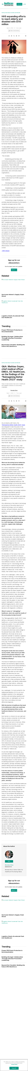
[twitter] (14, 36)
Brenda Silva (14, 390)
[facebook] (9, 36)
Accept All (14, 1068)
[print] (25, 36)
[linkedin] (11, 36)
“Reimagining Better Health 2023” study (13, 425)
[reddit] (16, 36)
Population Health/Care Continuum (11, 12)
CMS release (5, 250)
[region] (14, 1065)
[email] (19, 36)
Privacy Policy (14, 1064)
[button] (3, 4)
